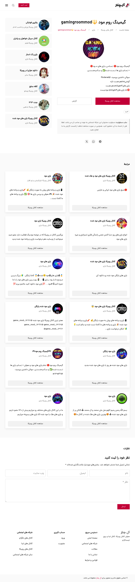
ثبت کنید (24, 5)
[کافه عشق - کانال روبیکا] (44, 89)
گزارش (74, 101)
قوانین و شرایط (91, 560)
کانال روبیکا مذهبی (30, 107)
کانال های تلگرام (25, 538)
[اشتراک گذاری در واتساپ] (93, 141)
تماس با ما (92, 554)
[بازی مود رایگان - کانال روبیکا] (122, 353)
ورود (63, 538)
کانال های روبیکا (25, 549)
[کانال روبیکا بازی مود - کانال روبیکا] (57, 223)
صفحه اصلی (92, 538)
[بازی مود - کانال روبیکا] (57, 178)
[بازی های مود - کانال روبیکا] (57, 264)
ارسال (123, 506)
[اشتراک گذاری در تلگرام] (100, 141)
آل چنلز (125, 533)
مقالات (94, 549)
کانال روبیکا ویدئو (30, 91)
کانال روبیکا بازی (31, 59)
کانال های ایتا (26, 543)
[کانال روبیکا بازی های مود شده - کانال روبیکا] (44, 121)
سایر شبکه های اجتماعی (22, 554)
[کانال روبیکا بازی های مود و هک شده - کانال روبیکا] (122, 178)
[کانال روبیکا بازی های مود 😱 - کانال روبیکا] (122, 309)
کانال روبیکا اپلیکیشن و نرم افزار (39, 180)
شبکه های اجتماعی (89, 543)
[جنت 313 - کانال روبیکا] (44, 105)
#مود (126, 112)
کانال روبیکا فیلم (31, 43)
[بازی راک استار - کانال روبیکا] (44, 57)
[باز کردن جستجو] (13, 5)
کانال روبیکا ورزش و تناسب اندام (25, 27)
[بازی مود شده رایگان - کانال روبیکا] (57, 309)
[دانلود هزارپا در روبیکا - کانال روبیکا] (44, 73)
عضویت (61, 543)
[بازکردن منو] (6, 5)
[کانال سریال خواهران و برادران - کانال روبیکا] (44, 41)
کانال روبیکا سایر (31, 75)
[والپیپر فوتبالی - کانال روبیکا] (44, 25)
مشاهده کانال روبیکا (112, 101)
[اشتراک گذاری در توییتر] (86, 141)
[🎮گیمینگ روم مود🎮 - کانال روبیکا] (57, 353)
